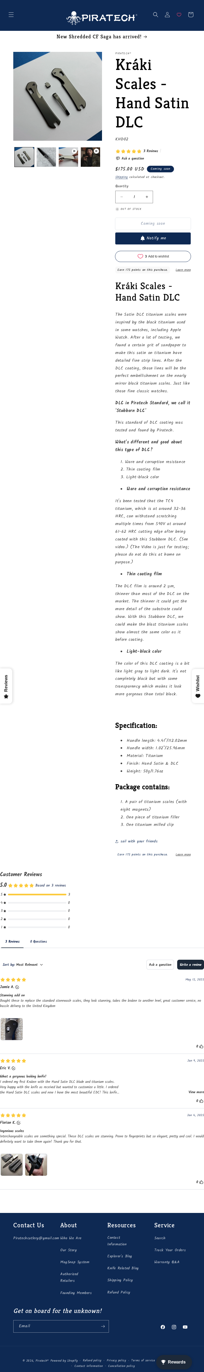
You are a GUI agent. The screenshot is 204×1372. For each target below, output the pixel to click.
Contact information (88, 1366)
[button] (11, 14)
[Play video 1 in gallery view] (68, 157)
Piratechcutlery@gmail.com (36, 1238)
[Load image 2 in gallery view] (46, 157)
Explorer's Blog (119, 1256)
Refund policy (92, 1360)
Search (160, 1238)
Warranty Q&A (167, 1262)
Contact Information (117, 1241)
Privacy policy (116, 1360)
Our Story (68, 1250)
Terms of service (143, 1360)
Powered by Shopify (64, 1360)
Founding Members (76, 1293)
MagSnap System (74, 1262)
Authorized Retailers (69, 1277)
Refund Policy (118, 1292)
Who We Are (71, 1238)
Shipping (121, 177)
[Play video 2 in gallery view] (90, 157)
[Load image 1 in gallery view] (24, 157)
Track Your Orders (170, 1250)
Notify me (156, 238)
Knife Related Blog (123, 1268)
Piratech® (42, 1360)
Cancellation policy (121, 1366)
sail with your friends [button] (139, 841)
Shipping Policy (120, 1280)
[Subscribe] (103, 1326)
